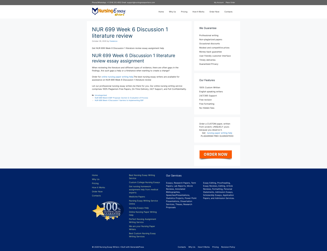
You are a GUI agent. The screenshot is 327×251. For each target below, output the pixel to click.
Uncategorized (101, 95)
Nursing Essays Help (139, 208)
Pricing (184, 11)
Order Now (214, 11)
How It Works (198, 11)
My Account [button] (219, 2)
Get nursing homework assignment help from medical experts (143, 189)
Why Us (172, 11)
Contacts (228, 11)
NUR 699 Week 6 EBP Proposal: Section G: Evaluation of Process (121, 98)
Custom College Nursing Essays (144, 182)
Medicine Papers (137, 196)
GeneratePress (137, 247)
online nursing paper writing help (117, 76)
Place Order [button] (230, 2)
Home (161, 11)
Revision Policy (228, 247)
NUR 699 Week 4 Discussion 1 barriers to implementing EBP (119, 100)
